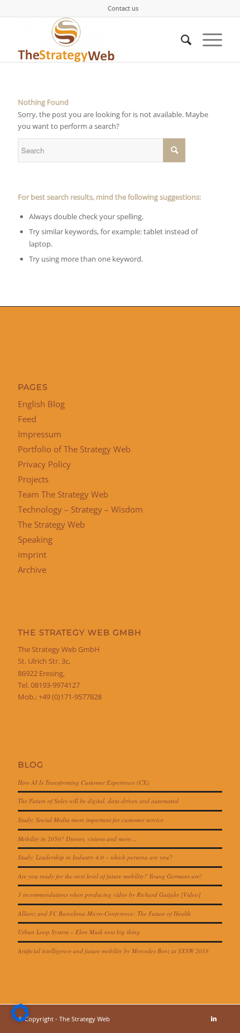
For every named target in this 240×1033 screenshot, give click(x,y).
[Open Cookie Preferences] (20, 1019)
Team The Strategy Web (63, 494)
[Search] (180, 39)
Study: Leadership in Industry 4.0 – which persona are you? (95, 857)
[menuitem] (123, 8)
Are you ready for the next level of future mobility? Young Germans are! (110, 876)
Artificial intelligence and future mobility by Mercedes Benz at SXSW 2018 (113, 951)
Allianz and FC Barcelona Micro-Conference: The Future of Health (104, 913)
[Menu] (206, 39)
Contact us (123, 8)
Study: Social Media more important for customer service (91, 819)
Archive (32, 569)
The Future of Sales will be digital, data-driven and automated (98, 801)
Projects (33, 479)
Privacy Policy (44, 464)
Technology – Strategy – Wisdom (80, 509)
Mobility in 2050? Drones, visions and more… (77, 838)
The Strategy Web (51, 524)
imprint (32, 554)
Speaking (35, 539)
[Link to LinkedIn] (213, 1018)
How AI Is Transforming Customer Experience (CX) (83, 782)
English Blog (41, 403)
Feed (27, 418)
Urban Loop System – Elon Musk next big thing (79, 932)
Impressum (39, 434)
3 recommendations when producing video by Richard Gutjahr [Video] (109, 894)
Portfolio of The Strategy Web (74, 449)
